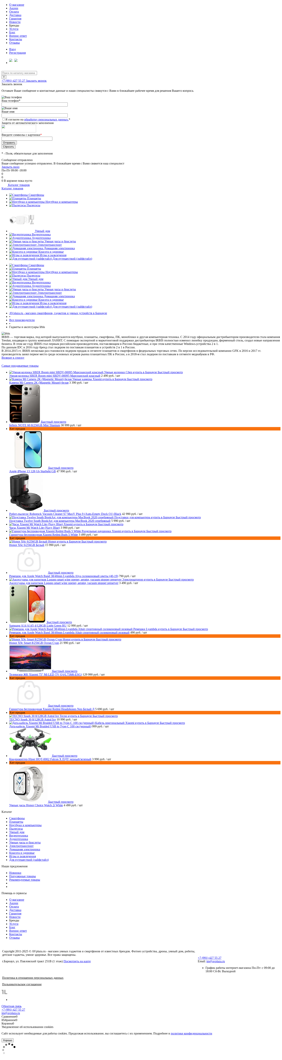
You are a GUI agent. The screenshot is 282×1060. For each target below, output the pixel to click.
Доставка (15, 15)
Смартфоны (36, 195)
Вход (12, 49)
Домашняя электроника (59, 248)
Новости (15, 22)
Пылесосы (33, 205)
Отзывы (14, 42)
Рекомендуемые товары (24, 879)
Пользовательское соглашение (22, 984)
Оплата (14, 11)
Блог (12, 32)
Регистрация (17, 52)
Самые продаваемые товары (20, 365)
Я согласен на (37, 119)
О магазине (16, 4)
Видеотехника (41, 234)
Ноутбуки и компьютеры (61, 201)
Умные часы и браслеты (60, 241)
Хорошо (7, 1040)
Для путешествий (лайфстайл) (72, 258)
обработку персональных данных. (46, 119)
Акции (13, 8)
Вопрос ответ (18, 35)
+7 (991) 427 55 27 (14, 80)
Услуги (13, 29)
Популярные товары (22, 876)
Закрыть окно (10, 167)
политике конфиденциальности (191, 1033)
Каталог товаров (18, 185)
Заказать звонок (36, 80)
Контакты (15, 39)
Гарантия (15, 18)
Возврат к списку (13, 357)
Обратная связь (11, 1006)
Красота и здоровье (51, 251)
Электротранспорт (49, 244)
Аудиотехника (41, 238)
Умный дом (42, 231)
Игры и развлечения (53, 255)
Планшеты (34, 198)
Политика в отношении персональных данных (32, 977)
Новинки (15, 872)
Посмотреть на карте (77, 961)
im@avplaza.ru (215, 961)
